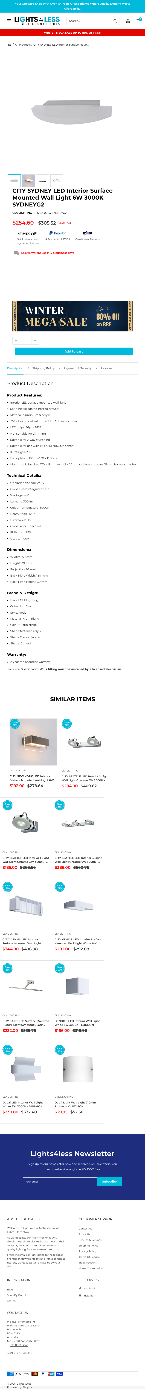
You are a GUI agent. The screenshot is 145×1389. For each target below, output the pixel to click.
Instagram (89, 1295)
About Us (84, 1234)
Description (15, 368)
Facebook (89, 1288)
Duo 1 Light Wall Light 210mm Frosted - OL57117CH (75, 1104)
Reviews (106, 368)
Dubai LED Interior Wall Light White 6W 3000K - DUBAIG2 (22, 1104)
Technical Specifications (24, 669)
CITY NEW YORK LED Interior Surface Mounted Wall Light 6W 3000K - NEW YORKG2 (32, 778)
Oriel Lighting (64, 1096)
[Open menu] (9, 20)
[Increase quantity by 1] (35, 340)
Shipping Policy (43, 368)
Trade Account (88, 1262)
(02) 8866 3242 (19, 1345)
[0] (138, 21)
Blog (10, 1289)
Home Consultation (91, 1268)
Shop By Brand (16, 1295)
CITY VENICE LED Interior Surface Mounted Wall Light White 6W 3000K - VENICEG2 (78, 941)
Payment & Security (78, 368)
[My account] (128, 21)
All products (23, 44)
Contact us (85, 1228)
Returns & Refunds (90, 1240)
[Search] (115, 21)
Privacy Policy (87, 1251)
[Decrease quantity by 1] (16, 340)
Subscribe (109, 1181)
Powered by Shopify (19, 1387)
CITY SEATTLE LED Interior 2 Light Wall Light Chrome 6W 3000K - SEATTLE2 (85, 778)
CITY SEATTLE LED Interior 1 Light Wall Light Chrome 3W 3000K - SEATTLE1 (25, 860)
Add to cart (74, 351)
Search (11, 1301)
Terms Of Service (89, 1257)
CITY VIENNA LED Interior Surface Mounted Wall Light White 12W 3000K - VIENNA (21, 941)
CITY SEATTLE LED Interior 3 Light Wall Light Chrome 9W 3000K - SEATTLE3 (78, 860)
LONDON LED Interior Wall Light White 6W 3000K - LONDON (77, 1023)
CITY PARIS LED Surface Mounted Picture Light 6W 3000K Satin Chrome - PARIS (25, 1023)
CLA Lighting (22, 212)
